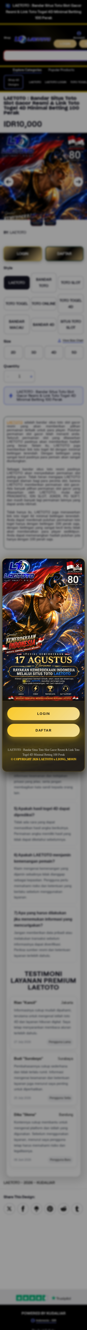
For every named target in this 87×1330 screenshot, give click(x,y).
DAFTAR (43, 730)
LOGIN (43, 714)
